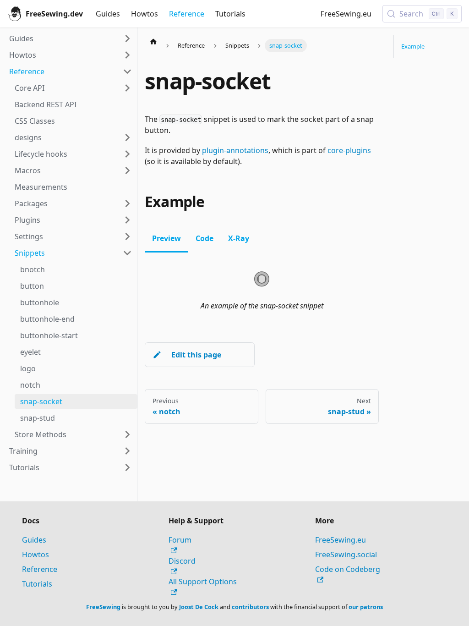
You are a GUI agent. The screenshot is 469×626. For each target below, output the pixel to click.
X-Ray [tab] (238, 238)
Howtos (144, 14)
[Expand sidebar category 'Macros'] (127, 170)
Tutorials (230, 14)
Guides (108, 14)
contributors (250, 607)
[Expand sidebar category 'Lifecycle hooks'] (127, 154)
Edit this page (196, 355)
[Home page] (153, 41)
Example (413, 46)
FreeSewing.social (346, 554)
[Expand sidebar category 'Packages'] (127, 203)
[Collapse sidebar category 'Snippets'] (127, 253)
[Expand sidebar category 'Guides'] (127, 38)
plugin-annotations (235, 150)
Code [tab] (204, 238)
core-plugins (349, 150)
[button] (73, 137)
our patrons (366, 607)
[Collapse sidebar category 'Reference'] (127, 71)
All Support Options (203, 582)
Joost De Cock (198, 607)
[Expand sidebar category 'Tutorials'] (127, 467)
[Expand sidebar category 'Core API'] (127, 88)
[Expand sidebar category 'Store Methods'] (127, 434)
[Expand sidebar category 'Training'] (127, 451)
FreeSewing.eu (346, 14)
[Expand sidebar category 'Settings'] (127, 236)
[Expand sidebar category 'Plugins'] (127, 220)
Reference (186, 14)
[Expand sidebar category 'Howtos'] (127, 55)
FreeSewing (103, 607)
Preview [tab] (166, 238)
